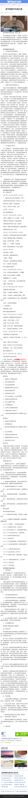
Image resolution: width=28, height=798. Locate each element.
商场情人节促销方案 (19, 784)
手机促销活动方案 (5, 778)
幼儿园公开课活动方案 (20, 782)
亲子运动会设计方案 (9, 791)
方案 (19, 4)
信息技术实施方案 (19, 776)
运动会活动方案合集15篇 (20, 786)
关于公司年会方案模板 (6, 776)
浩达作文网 (12, 796)
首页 (9, 4)
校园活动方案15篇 (19, 780)
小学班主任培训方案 (6, 780)
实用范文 (14, 4)
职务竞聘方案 (4, 786)
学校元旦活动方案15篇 (20, 778)
